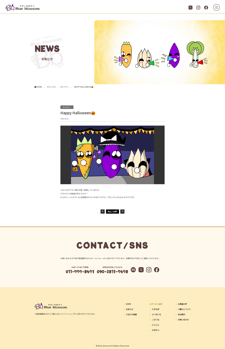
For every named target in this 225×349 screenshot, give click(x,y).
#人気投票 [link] (82, 197)
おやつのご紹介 (156, 304)
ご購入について (184, 309)
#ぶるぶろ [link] (121, 197)
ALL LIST (112, 211)
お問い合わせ (183, 319)
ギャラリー (64, 87)
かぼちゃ (155, 330)
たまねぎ (155, 309)
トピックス (51, 87)
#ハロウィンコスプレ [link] (69, 197)
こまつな (155, 319)
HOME (39, 87)
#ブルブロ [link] (130, 197)
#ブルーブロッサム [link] (109, 197)
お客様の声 (182, 304)
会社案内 (181, 314)
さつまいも (156, 314)
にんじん (155, 325)
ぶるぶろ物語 (131, 314)
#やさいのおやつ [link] (94, 197)
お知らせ (129, 309)
